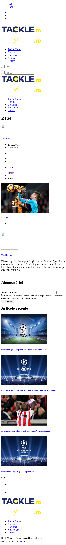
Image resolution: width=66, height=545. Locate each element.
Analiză (12, 52)
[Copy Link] (9, 162)
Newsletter (13, 58)
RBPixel (23, 541)
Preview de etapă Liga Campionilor (17, 471)
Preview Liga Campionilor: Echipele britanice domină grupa (29, 390)
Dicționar (12, 55)
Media (11, 172)
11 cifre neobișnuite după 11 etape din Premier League (25, 431)
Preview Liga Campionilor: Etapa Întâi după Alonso (25, 349)
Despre (11, 60)
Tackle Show (14, 49)
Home (11, 167)
